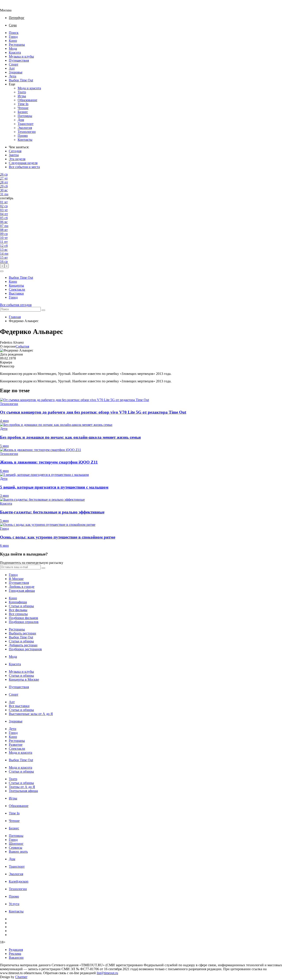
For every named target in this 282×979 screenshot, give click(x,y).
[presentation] (2, 266)
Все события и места (24, 167)
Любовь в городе (21, 586)
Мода (13, 48)
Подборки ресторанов (25, 649)
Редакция (16, 950)
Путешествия (19, 60)
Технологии (27, 132)
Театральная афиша (23, 791)
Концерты (16, 285)
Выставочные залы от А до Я (31, 714)
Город (13, 36)
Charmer (21, 977)
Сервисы (15, 847)
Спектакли (17, 289)
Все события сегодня (16, 305)
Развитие (15, 744)
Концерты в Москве (24, 679)
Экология (25, 128)
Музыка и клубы (21, 56)
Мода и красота (29, 88)
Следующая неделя (23, 163)
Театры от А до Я (22, 787)
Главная (15, 317)
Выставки (16, 293)
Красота (15, 52)
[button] (2, 271)
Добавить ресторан (23, 645)
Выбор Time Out (21, 80)
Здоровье (15, 72)
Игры (22, 96)
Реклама (15, 953)
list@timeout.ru (107, 973)
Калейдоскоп (18, 881)
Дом (21, 120)
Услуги (14, 904)
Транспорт (25, 124)
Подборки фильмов (23, 618)
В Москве (16, 579)
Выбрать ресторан (22, 633)
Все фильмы (18, 610)
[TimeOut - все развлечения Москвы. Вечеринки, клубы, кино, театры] (9, 6)
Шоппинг (16, 843)
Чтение (23, 108)
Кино (13, 40)
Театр (22, 92)
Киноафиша (18, 602)
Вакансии (16, 957)
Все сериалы (18, 614)
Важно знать (18, 851)
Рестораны (17, 44)
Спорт (13, 64)
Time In (23, 104)
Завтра (14, 155)
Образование (27, 100)
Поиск (14, 33)
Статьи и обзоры (21, 606)
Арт (12, 68)
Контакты (25, 139)
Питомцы (25, 116)
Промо (23, 136)
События (22, 346)
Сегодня (15, 151)
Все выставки (19, 706)
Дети (12, 76)
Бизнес (23, 112)
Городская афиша (22, 590)
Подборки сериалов (24, 622)
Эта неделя (17, 159)
